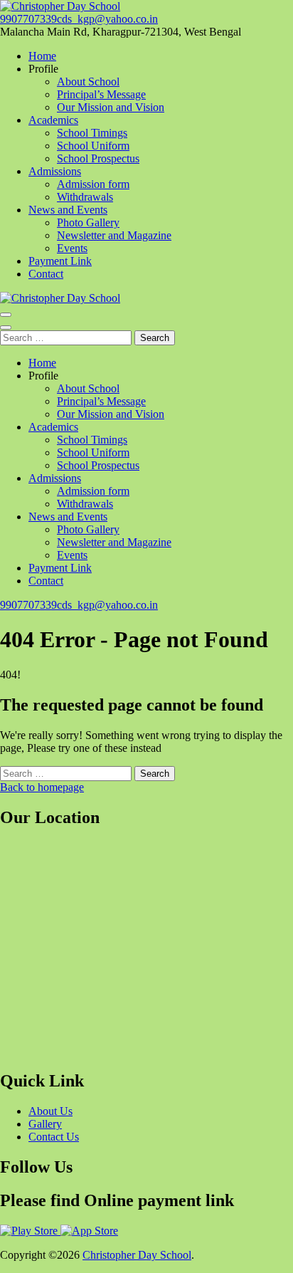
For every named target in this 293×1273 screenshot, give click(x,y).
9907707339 (28, 19)
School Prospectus (98, 158)
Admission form (93, 184)
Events (72, 248)
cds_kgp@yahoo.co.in (107, 19)
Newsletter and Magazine (114, 235)
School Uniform (93, 146)
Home (42, 56)
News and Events (67, 210)
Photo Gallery (88, 222)
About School (88, 81)
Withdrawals (85, 197)
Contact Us (53, 1137)
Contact (45, 274)
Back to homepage (42, 787)
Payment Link (60, 261)
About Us (50, 1111)
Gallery (45, 1124)
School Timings (92, 133)
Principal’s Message (101, 94)
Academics (53, 120)
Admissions (54, 171)
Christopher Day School (136, 1255)
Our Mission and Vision (110, 107)
